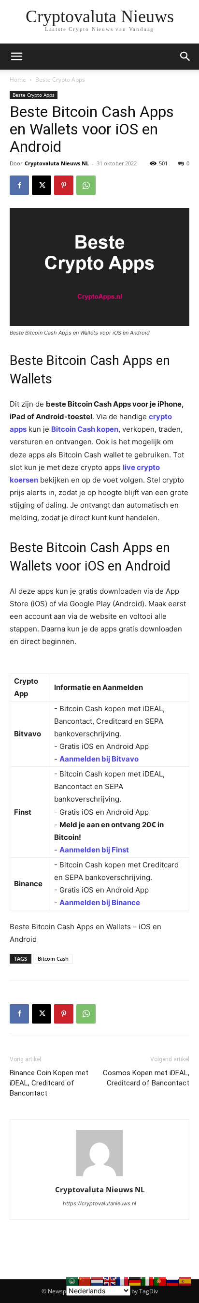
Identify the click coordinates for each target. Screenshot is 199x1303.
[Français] (122, 1280)
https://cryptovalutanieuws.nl (99, 1203)
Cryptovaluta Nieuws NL (57, 163)
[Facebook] (19, 185)
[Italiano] (148, 1280)
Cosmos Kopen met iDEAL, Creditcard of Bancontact (146, 1078)
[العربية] (72, 1280)
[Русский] (173, 1280)
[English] (110, 1280)
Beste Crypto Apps (60, 79)
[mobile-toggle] (16, 57)
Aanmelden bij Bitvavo (99, 758)
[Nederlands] (97, 1280)
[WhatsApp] (86, 185)
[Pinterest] (63, 185)
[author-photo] (99, 1176)
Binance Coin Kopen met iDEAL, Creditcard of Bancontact (49, 1083)
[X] (41, 185)
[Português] (160, 1280)
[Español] (185, 1280)
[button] (185, 57)
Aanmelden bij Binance (99, 902)
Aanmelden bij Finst (94, 849)
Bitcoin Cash (53, 958)
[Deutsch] (135, 1280)
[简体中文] (85, 1280)
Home (18, 79)
